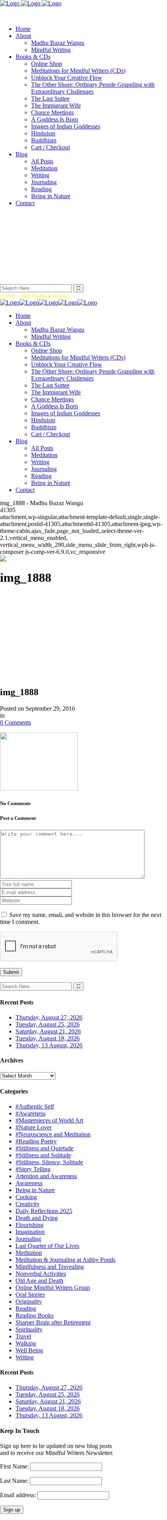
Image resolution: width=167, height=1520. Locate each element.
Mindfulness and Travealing (50, 1266)
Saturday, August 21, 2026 (48, 1031)
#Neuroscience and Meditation (53, 1134)
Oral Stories (30, 1294)
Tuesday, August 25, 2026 (48, 1024)
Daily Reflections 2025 (44, 1211)
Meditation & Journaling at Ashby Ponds (65, 1259)
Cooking (26, 1197)
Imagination (30, 1232)
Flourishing (29, 1225)
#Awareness (30, 1113)
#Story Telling (33, 1169)
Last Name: (14, 1480)
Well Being (29, 1350)
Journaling (28, 1239)
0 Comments (15, 722)
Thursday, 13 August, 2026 (49, 1045)
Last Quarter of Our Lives (47, 1245)
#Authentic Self (35, 1106)
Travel (23, 1336)
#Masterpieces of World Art (49, 1120)
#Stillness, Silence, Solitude (49, 1162)
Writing (25, 1357)
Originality (29, 1301)
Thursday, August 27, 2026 (49, 1017)
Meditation (29, 1252)
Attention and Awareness (46, 1176)
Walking (26, 1343)
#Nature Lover (34, 1127)
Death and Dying (37, 1218)
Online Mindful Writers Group (53, 1287)
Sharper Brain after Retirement (53, 1322)
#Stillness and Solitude (43, 1155)
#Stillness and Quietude (44, 1148)
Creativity (28, 1204)
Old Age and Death (39, 1280)
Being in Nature (35, 1190)
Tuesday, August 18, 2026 (48, 1038)
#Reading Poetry (36, 1141)
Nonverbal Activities (41, 1273)
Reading (26, 1308)
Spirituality (29, 1329)
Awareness (29, 1183)
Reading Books (35, 1315)
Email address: (18, 1495)
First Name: (14, 1466)
